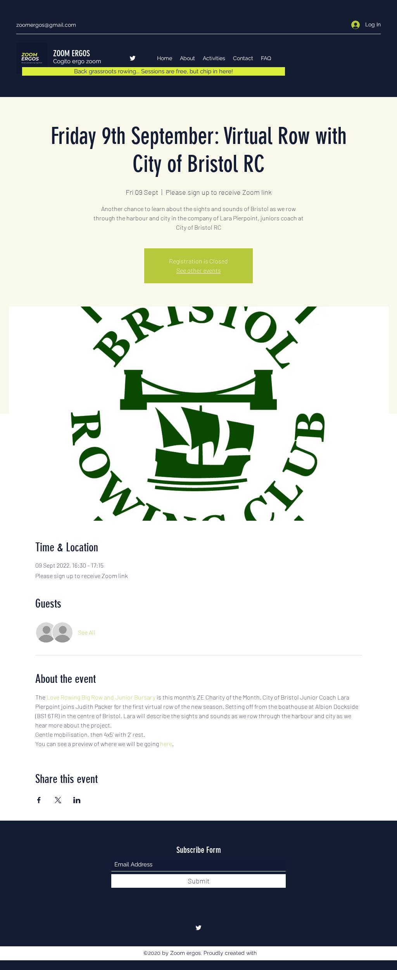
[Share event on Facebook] (39, 800)
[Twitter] (132, 58)
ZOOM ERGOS (71, 53)
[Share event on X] (58, 800)
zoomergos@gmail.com (46, 25)
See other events (198, 270)
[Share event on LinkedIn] (77, 800)
